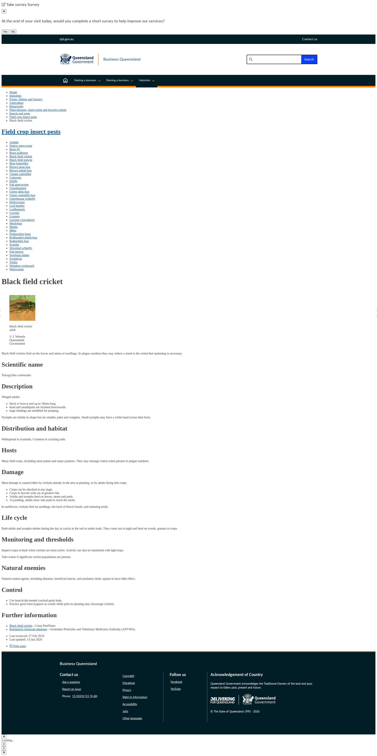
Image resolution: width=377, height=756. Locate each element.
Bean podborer (18, 152)
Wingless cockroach (21, 265)
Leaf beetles (16, 205)
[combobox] (274, 59)
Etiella (13, 181)
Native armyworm (20, 145)
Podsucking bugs (20, 234)
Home (13, 92)
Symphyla (15, 258)
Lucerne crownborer (22, 220)
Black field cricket (20, 156)
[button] (4, 744)
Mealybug (15, 223)
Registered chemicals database (28, 629)
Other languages (132, 718)
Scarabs (14, 244)
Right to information (135, 697)
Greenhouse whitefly (22, 198)
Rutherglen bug (19, 241)
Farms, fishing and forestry (26, 99)
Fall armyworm (18, 184)
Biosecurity (16, 106)
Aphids (13, 142)
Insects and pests (19, 113)
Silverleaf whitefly (20, 248)
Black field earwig (20, 160)
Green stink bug (19, 191)
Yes (5, 31)
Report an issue (71, 689)
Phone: (79, 696)
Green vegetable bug (22, 195)
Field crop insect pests (23, 117)
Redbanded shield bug (23, 237)
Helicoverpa (17, 202)
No (13, 31)
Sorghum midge (19, 255)
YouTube (176, 689)
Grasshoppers (17, 188)
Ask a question (71, 682)
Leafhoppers (17, 209)
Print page (19, 646)
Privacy (127, 690)
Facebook (176, 682)
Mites (12, 230)
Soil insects (16, 251)
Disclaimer (129, 683)
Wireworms (16, 269)
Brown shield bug (20, 170)
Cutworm (15, 177)
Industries (15, 95)
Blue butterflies (18, 163)
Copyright (128, 676)
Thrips (13, 262)
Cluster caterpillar (20, 174)
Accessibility (130, 704)
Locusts (14, 212)
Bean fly (14, 149)
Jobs (125, 711)
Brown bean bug (19, 167)
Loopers (14, 216)
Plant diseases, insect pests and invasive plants (37, 110)
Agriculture (16, 102)
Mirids (13, 227)
